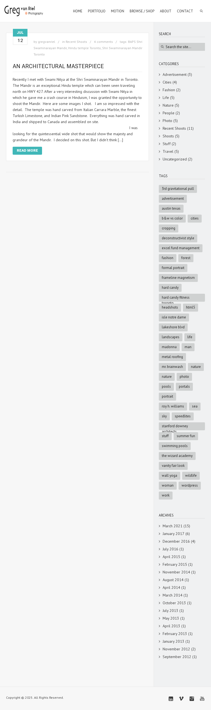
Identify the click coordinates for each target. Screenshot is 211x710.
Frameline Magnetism (178, 277)
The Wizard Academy (177, 455)
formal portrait (173, 267)
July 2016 (170, 549)
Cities (167, 82)
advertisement (173, 198)
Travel (168, 151)
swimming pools (175, 445)
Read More (27, 150)
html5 (190, 307)
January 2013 (173, 641)
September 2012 (177, 656)
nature (167, 376)
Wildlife (191, 475)
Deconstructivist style (178, 238)
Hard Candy (170, 287)
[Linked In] (171, 698)
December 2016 (176, 541)
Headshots (170, 307)
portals (184, 386)
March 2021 (172, 525)
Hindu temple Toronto (84, 48)
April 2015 (171, 556)
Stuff (167, 143)
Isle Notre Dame (174, 317)
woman (168, 485)
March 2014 (172, 595)
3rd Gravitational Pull (178, 188)
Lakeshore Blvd (173, 327)
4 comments (103, 42)
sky (164, 416)
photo (184, 376)
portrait (167, 396)
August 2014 (173, 579)
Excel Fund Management (180, 248)
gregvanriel (46, 42)
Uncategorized (175, 159)
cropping (168, 228)
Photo (167, 120)
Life (166, 97)
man (188, 347)
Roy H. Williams (173, 406)
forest (185, 258)
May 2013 (171, 618)
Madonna (169, 347)
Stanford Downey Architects (175, 427)
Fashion (169, 89)
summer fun (186, 436)
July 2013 (170, 610)
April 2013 (171, 625)
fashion (167, 258)
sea (195, 406)
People (168, 112)
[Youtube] (202, 698)
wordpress (190, 485)
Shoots (168, 136)
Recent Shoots (76, 42)
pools (166, 386)
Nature (168, 105)
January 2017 (173, 533)
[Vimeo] (181, 698)
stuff (165, 436)
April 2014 (171, 587)
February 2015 (175, 564)
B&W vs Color (172, 218)
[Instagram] (192, 698)
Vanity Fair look (173, 465)
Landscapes (170, 337)
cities (195, 218)
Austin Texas (171, 208)
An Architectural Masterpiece (58, 66)
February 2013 (175, 633)
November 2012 (176, 649)
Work (166, 495)
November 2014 (176, 572)
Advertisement (175, 74)
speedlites (183, 416)
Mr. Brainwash (172, 366)
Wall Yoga (169, 475)
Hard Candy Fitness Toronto (176, 298)
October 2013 (174, 602)
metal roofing (172, 356)
